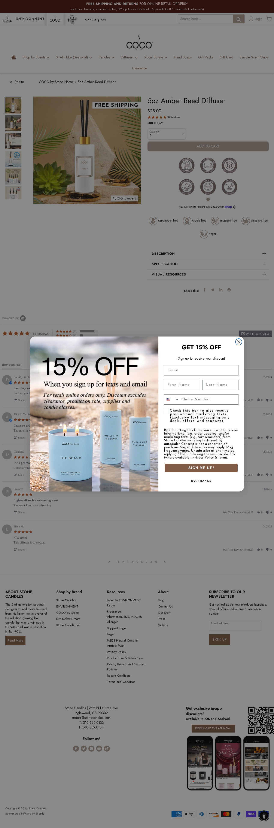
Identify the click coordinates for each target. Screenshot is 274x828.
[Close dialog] (238, 342)
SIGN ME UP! (201, 468)
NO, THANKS (201, 480)
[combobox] (171, 399)
